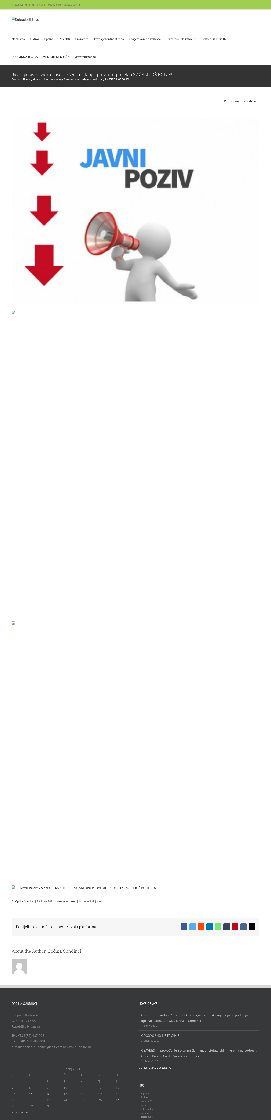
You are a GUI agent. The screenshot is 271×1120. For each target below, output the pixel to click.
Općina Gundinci (24, 901)
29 (31, 1106)
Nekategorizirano (66, 901)
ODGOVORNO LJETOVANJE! (161, 1035)
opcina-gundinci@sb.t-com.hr (64, 4)
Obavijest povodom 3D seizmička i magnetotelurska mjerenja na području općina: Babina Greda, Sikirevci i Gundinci (194, 1018)
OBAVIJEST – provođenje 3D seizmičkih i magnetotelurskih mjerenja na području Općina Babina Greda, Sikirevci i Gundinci (199, 1053)
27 (117, 1100)
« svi (15, 1112)
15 (31, 1094)
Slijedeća (249, 101)
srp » (24, 1112)
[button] (103, 56)
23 (48, 1100)
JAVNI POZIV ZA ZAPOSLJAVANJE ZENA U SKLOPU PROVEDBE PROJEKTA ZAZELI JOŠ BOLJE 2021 (89, 888)
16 (48, 1094)
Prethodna (231, 101)
